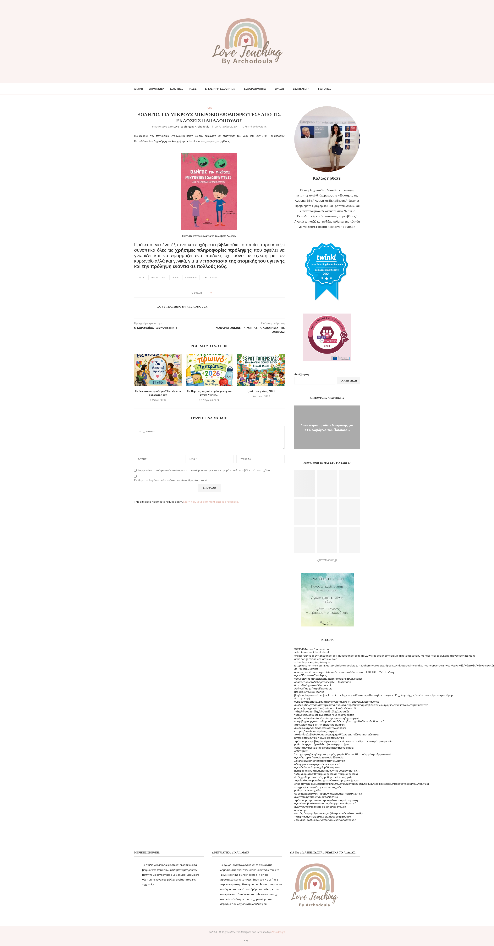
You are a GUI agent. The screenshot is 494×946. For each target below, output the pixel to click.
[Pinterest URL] (304, 483)
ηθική (317, 754)
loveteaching (460, 655)
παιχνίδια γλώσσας (320, 787)
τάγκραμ (308, 813)
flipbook (378, 655)
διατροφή (309, 728)
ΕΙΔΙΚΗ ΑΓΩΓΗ (301, 89)
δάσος (343, 715)
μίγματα (312, 770)
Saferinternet (312, 665)
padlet (316, 659)
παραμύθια (324, 793)
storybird (334, 665)
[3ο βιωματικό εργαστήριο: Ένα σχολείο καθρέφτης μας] (158, 370)
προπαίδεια (315, 800)
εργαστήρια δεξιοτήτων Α (320, 744)
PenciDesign (278, 932)
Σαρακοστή (311, 695)
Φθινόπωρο (362, 695)
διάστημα (352, 721)
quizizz (321, 662)
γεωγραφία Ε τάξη (314, 708)
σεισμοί (341, 800)
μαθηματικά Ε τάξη (313, 777)
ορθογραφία (404, 783)
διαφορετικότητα (324, 728)
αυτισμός (338, 705)
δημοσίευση (329, 721)
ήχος (443, 695)
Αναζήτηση (301, 374)
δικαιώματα (310, 731)
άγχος (411, 695)
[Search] (358, 88)
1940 (302, 649)
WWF (448, 665)
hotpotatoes (409, 655)
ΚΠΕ (346, 678)
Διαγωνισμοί (342, 672)
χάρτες (325, 820)
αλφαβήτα (322, 701)
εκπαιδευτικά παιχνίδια (315, 737)
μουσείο (317, 783)
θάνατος (350, 754)
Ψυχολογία (401, 695)
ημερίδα (340, 754)
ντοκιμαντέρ (370, 783)
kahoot (447, 655)
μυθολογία (338, 783)
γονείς (303, 715)
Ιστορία (339, 678)
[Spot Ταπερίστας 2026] (261, 370)
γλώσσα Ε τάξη (327, 711)
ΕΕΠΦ (366, 672)
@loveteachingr (327, 560)
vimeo (412, 665)
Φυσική (373, 695)
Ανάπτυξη (469, 665)
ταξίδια (331, 813)
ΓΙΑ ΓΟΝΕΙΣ (324, 89)
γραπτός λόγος (330, 715)
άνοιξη (418, 695)
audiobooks (316, 652)
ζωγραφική (303, 754)
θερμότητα (370, 754)
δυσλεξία (307, 734)
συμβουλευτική (311, 803)
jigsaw (439, 655)
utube (405, 665)
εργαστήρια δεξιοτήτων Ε (325, 747)
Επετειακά (318, 678)
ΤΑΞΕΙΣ (192, 89)
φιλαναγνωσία (308, 816)
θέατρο (359, 754)
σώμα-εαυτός (301, 811)
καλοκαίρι (302, 760)
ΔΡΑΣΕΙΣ (279, 89)
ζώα (312, 754)
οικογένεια (383, 783)
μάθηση (329, 767)
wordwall (439, 665)
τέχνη (316, 813)
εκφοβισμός (315, 741)
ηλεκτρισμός (328, 754)
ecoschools (348, 655)
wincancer (427, 665)
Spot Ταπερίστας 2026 (261, 391)
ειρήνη (333, 734)
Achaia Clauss (313, 649)
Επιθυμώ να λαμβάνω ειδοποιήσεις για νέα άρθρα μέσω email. (171, 480)
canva (307, 655)
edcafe (360, 655)
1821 (296, 649)
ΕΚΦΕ (373, 672)
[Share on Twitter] (220, 292)
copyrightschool (321, 655)
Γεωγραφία (318, 672)
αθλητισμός (309, 701)
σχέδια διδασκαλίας (325, 806)
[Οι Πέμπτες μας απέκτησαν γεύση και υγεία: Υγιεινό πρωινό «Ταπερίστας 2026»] (209, 370)
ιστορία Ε (329, 757)
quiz (314, 662)
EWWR (368, 655)
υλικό (350, 813)
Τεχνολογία (348, 695)
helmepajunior (392, 655)
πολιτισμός (317, 797)
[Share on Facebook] (217, 292)
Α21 (454, 665)
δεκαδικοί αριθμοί (315, 718)
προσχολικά (210, 277)
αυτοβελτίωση (352, 705)
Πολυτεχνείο (307, 692)
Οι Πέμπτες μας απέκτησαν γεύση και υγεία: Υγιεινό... (209, 393)
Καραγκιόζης (324, 682)
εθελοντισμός (321, 734)
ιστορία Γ (307, 757)
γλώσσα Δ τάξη (309, 711)
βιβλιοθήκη (382, 705)
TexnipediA (387, 665)
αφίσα (364, 705)
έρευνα (436, 695)
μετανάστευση (332, 780)
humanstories (426, 655)
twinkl (397, 665)
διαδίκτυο (364, 721)
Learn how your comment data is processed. (211, 501)
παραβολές (311, 793)
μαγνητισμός (335, 770)
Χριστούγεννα (386, 695)
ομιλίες (393, 783)
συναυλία (307, 806)
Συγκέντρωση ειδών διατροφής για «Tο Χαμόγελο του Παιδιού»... (327, 427)
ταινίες (323, 813)
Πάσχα (307, 688)
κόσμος (306, 767)
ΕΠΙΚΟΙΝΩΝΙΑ (156, 89)
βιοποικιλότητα (408, 705)
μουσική (327, 783)
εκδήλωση (343, 734)
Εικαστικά (308, 675)
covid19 (140, 277)
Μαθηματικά (309, 685)
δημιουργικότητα (312, 721)
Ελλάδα (307, 678)
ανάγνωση (334, 701)
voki (418, 665)
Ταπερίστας (335, 695)
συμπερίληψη (329, 803)
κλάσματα (328, 760)
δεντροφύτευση (335, 718)
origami (307, 659)
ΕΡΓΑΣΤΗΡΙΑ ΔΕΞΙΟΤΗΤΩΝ (220, 89)
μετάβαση (318, 780)
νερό (347, 783)
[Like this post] (213, 292)
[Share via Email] (228, 292)
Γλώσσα (330, 672)
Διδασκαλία (191, 277)
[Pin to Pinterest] (224, 292)
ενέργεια (327, 741)
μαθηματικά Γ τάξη (333, 774)
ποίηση (306, 797)
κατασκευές (315, 760)
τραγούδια (341, 813)
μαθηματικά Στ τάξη (335, 777)
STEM (324, 665)
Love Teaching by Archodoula (191, 126)
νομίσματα (356, 783)
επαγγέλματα (359, 741)
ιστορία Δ (318, 757)
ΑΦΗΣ (460, 665)
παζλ (415, 783)
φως (318, 820)
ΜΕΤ (335, 682)
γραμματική (314, 715)
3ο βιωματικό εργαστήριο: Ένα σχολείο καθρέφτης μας (158, 393)
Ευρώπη (329, 678)
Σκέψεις (323, 695)
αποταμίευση (325, 705)
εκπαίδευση (356, 734)
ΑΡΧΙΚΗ (138, 89)
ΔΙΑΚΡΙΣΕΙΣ (176, 89)
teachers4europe (370, 665)
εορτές (336, 741)
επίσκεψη (346, 741)
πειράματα (337, 793)
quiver (308, 662)
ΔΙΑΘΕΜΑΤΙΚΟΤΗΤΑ (255, 89)
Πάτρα (315, 688)
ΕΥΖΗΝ (382, 672)
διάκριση (342, 721)
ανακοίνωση (347, 701)
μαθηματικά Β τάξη (311, 774)
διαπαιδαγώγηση (315, 724)
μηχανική (346, 780)
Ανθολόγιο (481, 665)
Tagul (356, 665)
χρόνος (351, 820)
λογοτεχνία (317, 767)
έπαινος (427, 695)
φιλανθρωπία (324, 816)
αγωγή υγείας (158, 277)
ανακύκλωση (362, 701)
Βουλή (307, 672)
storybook (346, 665)
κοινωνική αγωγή (313, 764)
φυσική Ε (337, 816)
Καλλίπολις (310, 682)
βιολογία (394, 705)
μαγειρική (322, 770)
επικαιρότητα (375, 741)
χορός (343, 820)
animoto (303, 652)
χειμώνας (334, 820)
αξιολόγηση (310, 705)
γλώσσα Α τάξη (334, 708)
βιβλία (175, 277)
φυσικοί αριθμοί (306, 820)
